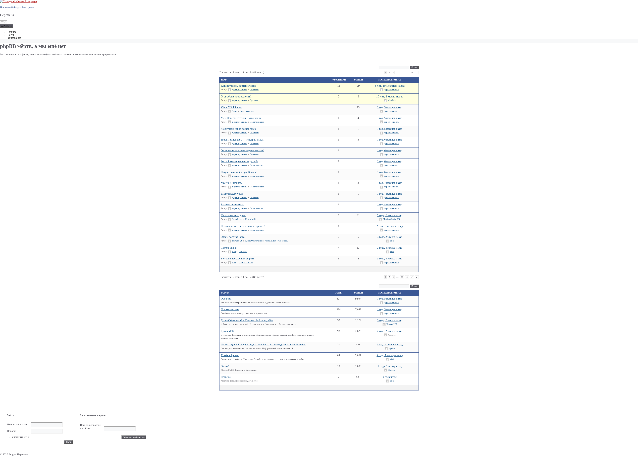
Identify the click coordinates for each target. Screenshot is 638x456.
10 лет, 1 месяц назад (389, 96)
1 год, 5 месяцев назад (389, 107)
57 (412, 72)
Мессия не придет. (231, 182)
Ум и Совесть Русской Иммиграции (241, 118)
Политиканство (247, 111)
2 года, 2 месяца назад (389, 215)
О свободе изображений (236, 96)
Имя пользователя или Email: (90, 427)
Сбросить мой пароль (134, 437)
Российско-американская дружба (239, 161)
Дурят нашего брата (232, 193)
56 (407, 72)
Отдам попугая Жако (233, 236)
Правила (11, 31)
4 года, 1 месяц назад (390, 366)
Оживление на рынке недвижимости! (242, 150)
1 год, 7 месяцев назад (389, 182)
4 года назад (390, 377)
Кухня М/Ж (250, 219)
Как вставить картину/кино (238, 85)
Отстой (225, 366)
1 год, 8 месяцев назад (389, 204)
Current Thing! (229, 247)
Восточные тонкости (232, 204)
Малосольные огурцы (233, 215)
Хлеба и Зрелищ (230, 355)
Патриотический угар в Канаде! (239, 172)
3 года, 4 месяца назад (389, 247)
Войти (10, 34)
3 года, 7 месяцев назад (389, 355)
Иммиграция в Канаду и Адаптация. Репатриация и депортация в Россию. (263, 344)
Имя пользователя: (17, 424)
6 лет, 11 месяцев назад (390, 344)
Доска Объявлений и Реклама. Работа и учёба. (266, 240)
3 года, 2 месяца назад (389, 236)
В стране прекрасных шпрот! (237, 258)
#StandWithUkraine (231, 107)
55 (402, 72)
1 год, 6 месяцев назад (389, 139)
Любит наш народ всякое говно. (239, 128)
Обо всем (254, 89)
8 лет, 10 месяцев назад (390, 85)
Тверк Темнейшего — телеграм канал (242, 139)
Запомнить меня (20, 437)
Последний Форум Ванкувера (17, 7)
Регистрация (14, 37)
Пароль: (11, 431)
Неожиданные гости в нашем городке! (243, 226)
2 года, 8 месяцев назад (389, 226)
